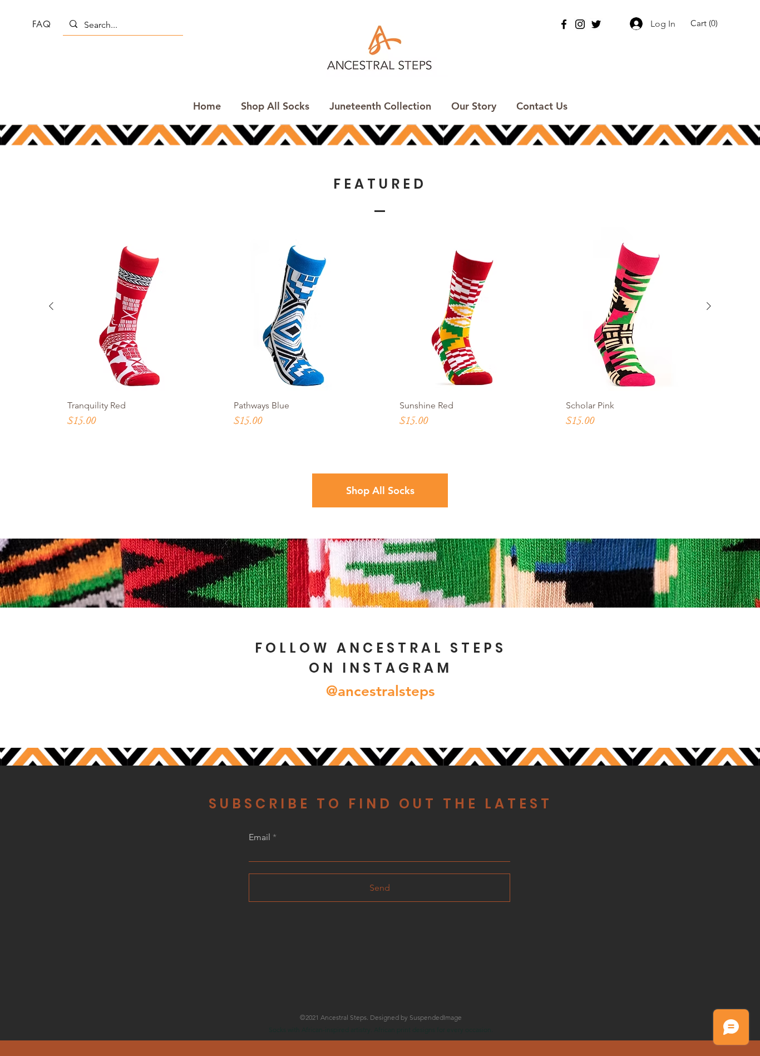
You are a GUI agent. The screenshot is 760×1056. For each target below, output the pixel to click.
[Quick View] (131, 307)
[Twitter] (596, 24)
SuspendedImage (435, 1017)
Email (259, 837)
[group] (380, 339)
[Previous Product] (51, 306)
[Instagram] (580, 24)
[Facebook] (563, 24)
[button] (705, 23)
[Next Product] (708, 306)
